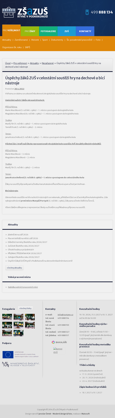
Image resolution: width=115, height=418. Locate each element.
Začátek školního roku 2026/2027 (23, 246)
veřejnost (11, 30)
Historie (35, 40)
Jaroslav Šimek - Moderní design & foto (55, 414)
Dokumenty (57, 40)
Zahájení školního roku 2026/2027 (24, 257)
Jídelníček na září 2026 (18, 234)
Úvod (7, 63)
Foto (98, 40)
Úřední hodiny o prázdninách (21, 249)
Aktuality (6, 40)
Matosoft (85, 414)
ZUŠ (67, 31)
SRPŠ (27, 47)
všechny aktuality (14, 268)
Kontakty (85, 31)
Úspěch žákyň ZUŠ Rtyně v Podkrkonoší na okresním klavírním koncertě (40, 261)
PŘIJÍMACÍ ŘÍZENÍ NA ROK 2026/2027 (25, 253)
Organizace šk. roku (12, 47)
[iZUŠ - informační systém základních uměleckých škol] (59, 350)
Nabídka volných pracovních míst (23, 287)
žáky (30, 31)
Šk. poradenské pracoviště (79, 40)
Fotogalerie (48, 31)
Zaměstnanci (21, 40)
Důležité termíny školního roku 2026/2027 (27, 242)
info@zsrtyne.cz (65, 314)
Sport (45, 40)
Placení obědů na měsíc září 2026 (23, 238)
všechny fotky (25, 308)
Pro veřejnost (20, 63)
